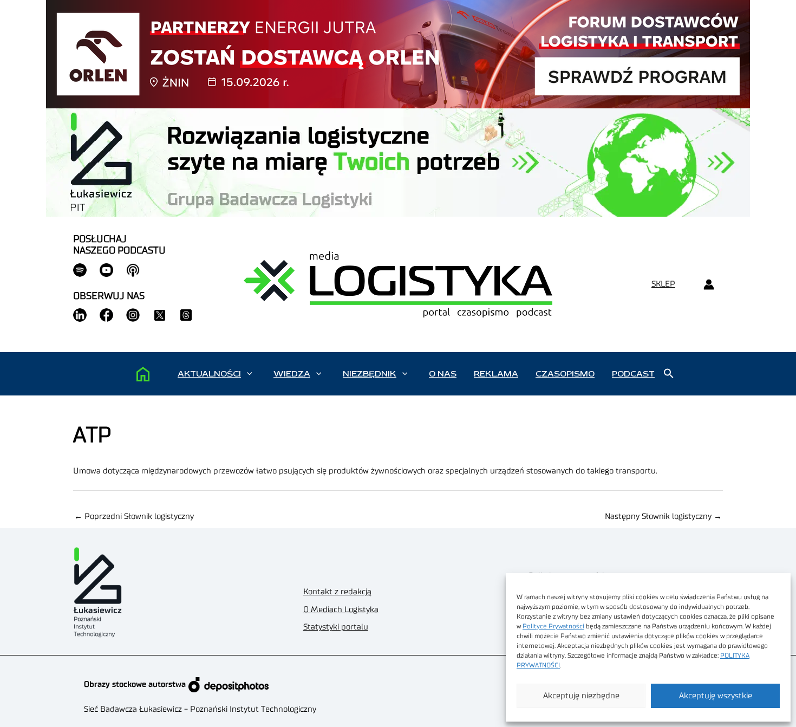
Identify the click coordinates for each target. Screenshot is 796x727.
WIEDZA (291, 373)
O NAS (442, 373)
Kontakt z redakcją (337, 592)
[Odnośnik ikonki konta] (708, 284)
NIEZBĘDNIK (369, 373)
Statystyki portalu (335, 627)
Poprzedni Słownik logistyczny (134, 516)
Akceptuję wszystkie (715, 696)
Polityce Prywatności (553, 626)
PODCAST (633, 373)
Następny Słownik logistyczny (663, 516)
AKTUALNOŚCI (209, 373)
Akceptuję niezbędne (581, 696)
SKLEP (663, 284)
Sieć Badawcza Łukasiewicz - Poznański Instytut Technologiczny (200, 709)
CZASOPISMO (565, 373)
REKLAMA (496, 373)
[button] (249, 374)
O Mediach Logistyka (341, 610)
